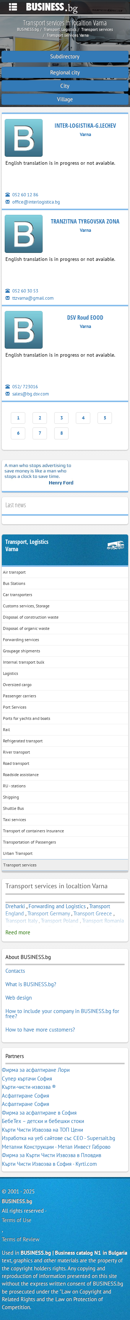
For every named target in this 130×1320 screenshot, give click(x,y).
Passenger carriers (19, 695)
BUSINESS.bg (17, 1201)
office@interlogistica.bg (35, 202)
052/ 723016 (24, 387)
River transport (16, 752)
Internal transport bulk (23, 662)
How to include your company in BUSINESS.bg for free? (62, 1014)
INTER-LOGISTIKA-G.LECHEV (85, 126)
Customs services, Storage (26, 605)
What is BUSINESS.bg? (30, 984)
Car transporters (17, 594)
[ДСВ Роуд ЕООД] (24, 331)
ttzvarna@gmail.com (32, 298)
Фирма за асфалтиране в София (39, 1112)
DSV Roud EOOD (85, 317)
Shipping (11, 797)
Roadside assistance (21, 774)
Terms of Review (20, 1239)
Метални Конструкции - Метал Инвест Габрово (56, 1146)
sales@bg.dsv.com (30, 394)
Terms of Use (16, 1220)
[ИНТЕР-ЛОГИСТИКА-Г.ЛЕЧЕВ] (24, 139)
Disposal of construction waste (30, 617)
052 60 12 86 (24, 195)
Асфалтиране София (25, 1095)
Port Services (14, 707)
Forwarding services (21, 639)
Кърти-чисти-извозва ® (29, 1086)
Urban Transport (17, 853)
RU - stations (14, 785)
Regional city (65, 72)
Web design (18, 997)
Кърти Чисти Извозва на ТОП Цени (42, 1129)
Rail (6, 729)
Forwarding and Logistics (58, 906)
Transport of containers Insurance (33, 830)
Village (65, 99)
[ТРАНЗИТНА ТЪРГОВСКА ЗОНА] (24, 235)
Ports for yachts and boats (26, 718)
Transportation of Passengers (29, 842)
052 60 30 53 (24, 291)
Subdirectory (64, 56)
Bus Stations (14, 583)
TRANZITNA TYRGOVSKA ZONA (85, 221)
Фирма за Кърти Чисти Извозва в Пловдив (51, 1155)
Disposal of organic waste (26, 628)
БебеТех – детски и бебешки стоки (43, 1121)
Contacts (15, 970)
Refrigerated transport (23, 740)
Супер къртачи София (27, 1078)
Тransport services (19, 865)
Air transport (14, 572)
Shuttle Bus (13, 808)
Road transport (16, 763)
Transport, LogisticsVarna (26, 545)
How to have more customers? (40, 1029)
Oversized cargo (17, 684)
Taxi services (14, 819)
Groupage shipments (21, 650)
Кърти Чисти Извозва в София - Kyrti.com (49, 1163)
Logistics (10, 673)
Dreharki (15, 906)
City (64, 85)
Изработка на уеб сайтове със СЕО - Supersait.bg (58, 1138)
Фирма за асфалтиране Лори (36, 1069)
